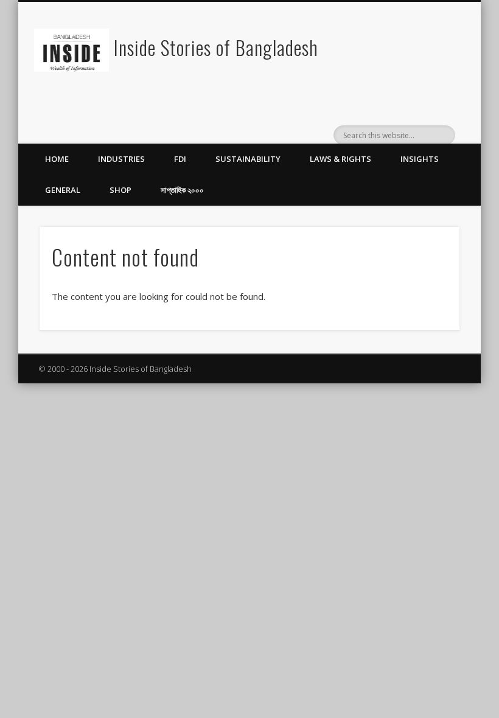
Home (57, 158)
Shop (120, 189)
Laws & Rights (340, 158)
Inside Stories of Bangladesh (216, 47)
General (62, 189)
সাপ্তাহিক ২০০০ (182, 189)
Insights (419, 158)
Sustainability (248, 158)
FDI (180, 158)
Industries (121, 158)
